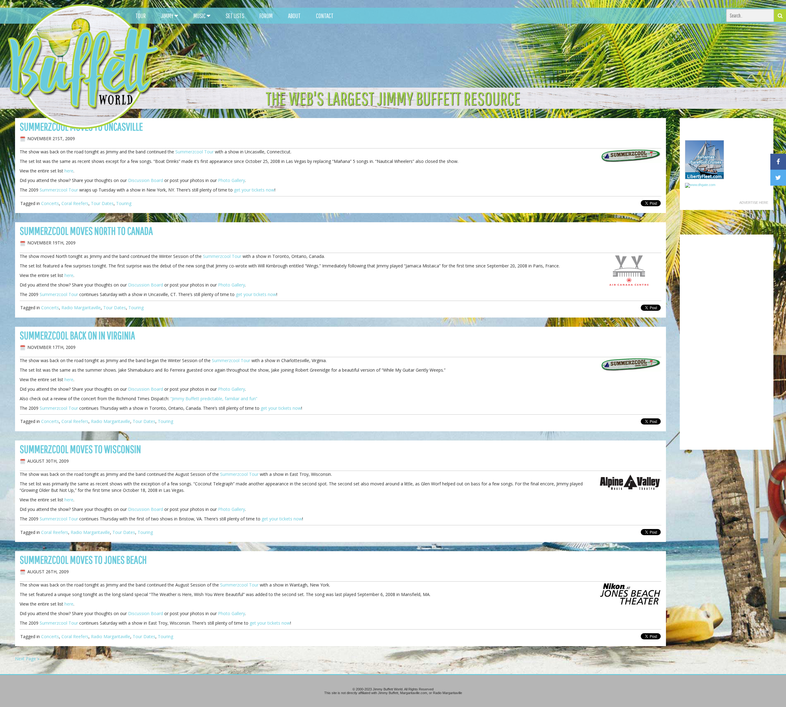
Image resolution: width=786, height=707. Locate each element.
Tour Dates (102, 203)
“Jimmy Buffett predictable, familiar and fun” (213, 398)
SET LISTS (235, 15)
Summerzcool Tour (194, 152)
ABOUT (294, 15)
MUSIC (200, 15)
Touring (123, 203)
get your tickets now (254, 190)
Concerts (50, 203)
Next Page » (27, 659)
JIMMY (167, 15)
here (68, 171)
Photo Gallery (231, 180)
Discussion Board (145, 180)
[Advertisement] (495, 55)
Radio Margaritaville (81, 307)
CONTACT (324, 15)
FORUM (266, 15)
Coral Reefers (74, 203)
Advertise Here (753, 202)
